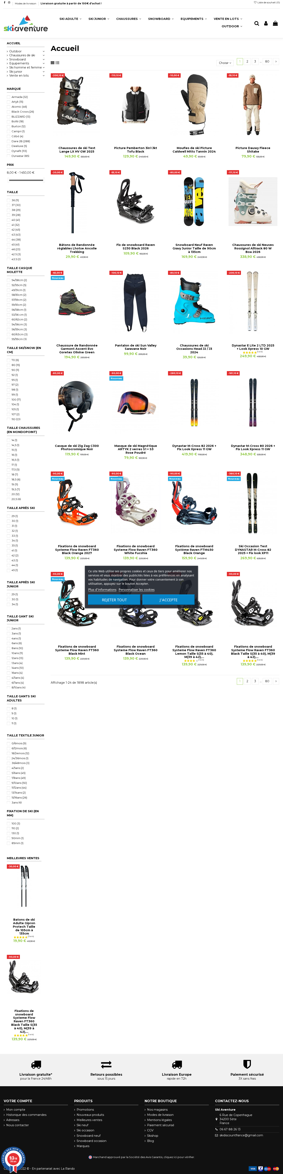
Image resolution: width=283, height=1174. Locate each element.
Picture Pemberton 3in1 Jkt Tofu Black (135, 149)
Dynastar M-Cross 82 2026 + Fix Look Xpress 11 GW (194, 447)
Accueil (14, 43)
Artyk (17, 101)
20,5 (16, 499)
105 (15, 409)
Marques (83, 1146)
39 (16, 215)
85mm (17, 843)
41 (15, 224)
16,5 (15, 459)
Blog (150, 1141)
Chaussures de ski (22, 55)
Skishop (152, 1136)
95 (15, 379)
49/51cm (18, 290)
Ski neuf (82, 1125)
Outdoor (15, 51)
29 (15, 516)
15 (14, 449)
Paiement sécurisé (160, 1125)
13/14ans (19, 792)
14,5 (15, 445)
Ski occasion (85, 1130)
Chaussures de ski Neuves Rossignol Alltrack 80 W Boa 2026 (253, 248)
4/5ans (18, 677)
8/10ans (18, 687)
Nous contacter (17, 1125)
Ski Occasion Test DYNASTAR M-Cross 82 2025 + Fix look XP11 (253, 549)
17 (14, 464)
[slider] (8, 180)
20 (15, 494)
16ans (17, 672)
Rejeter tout (114, 599)
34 (15, 540)
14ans (18, 667)
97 (15, 384)
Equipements (19, 63)
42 (16, 229)
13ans (17, 663)
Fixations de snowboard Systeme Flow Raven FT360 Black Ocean (135, 650)
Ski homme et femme (25, 67)
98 (15, 389)
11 (14, 723)
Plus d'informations (102, 589)
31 (14, 525)
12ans (17, 658)
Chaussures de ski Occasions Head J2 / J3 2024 (194, 349)
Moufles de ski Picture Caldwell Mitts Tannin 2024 (194, 149)
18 (15, 474)
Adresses (12, 1120)
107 (15, 414)
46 (16, 249)
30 (15, 520)
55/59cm (19, 339)
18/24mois (20, 753)
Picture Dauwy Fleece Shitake (253, 149)
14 (14, 440)
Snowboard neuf (88, 1136)
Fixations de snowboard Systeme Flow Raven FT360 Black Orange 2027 (77, 549)
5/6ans (18, 773)
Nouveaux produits (90, 1115)
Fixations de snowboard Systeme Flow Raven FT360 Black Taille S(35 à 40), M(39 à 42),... (253, 652)
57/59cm (19, 299)
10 (14, 718)
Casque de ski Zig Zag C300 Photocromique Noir (77, 447)
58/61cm (19, 294)
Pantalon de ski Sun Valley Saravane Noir (135, 347)
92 (15, 374)
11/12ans (19, 787)
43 (16, 234)
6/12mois (19, 748)
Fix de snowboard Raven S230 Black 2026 (135, 246)
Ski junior (15, 71)
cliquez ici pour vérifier (179, 1157)
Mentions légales (159, 1120)
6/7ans (18, 682)
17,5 (15, 469)
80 (267, 61)
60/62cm (19, 319)
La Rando (68, 1168)
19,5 (16, 489)
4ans (16, 638)
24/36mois (20, 758)
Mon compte (15, 1109)
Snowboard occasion (91, 1141)
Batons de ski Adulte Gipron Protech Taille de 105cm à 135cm (24, 926)
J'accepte (169, 599)
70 (15, 360)
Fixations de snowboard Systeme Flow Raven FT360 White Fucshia (135, 549)
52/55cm (19, 285)
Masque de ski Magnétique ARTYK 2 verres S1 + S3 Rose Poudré (135, 449)
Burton (18, 126)
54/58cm (19, 280)
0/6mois (19, 743)
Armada (20, 97)
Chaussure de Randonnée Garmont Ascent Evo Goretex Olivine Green (77, 349)
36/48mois (20, 763)
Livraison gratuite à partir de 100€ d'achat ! (71, 3)
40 (16, 219)
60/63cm (20, 334)
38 (16, 210)
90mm (18, 838)
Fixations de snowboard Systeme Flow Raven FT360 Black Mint (77, 650)
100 (16, 399)
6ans (17, 643)
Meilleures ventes (89, 1120)
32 (15, 530)
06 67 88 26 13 (230, 1129)
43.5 (16, 259)
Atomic (19, 106)
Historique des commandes (26, 1115)
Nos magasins (157, 1109)
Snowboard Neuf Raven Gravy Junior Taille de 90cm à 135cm (194, 248)
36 (15, 200)
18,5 (16, 479)
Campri (18, 131)
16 (14, 454)
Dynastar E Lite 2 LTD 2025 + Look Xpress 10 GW (253, 347)
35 (15, 545)
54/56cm (19, 324)
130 (15, 833)
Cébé (17, 136)
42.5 (16, 254)
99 (15, 394)
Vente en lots (19, 75)
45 (15, 244)
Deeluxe (19, 146)
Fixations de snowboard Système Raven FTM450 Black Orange (194, 549)
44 (16, 239)
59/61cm (19, 304)
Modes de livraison (26, 3)
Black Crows (23, 111)
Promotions (85, 1109)
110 (16, 419)
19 (15, 484)
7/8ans (19, 777)
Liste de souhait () (268, 2)
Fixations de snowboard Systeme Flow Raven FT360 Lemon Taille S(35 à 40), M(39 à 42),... (194, 652)
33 (15, 535)
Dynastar (20, 156)
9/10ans (19, 782)
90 (15, 370)
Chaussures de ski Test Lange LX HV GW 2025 (76, 149)
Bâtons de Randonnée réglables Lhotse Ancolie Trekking (77, 248)
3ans (16, 633)
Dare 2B (21, 141)
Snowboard (17, 59)
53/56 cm (19, 314)
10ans (17, 653)
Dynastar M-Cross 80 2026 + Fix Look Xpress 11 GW (253, 447)
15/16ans (19, 797)
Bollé (18, 121)
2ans (16, 628)
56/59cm (19, 329)
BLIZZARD (21, 116)
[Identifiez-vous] (266, 23)
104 (15, 404)
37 (16, 205)
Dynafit (19, 151)
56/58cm (19, 309)
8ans (17, 648)
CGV (150, 1130)
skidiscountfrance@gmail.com (241, 1135)
